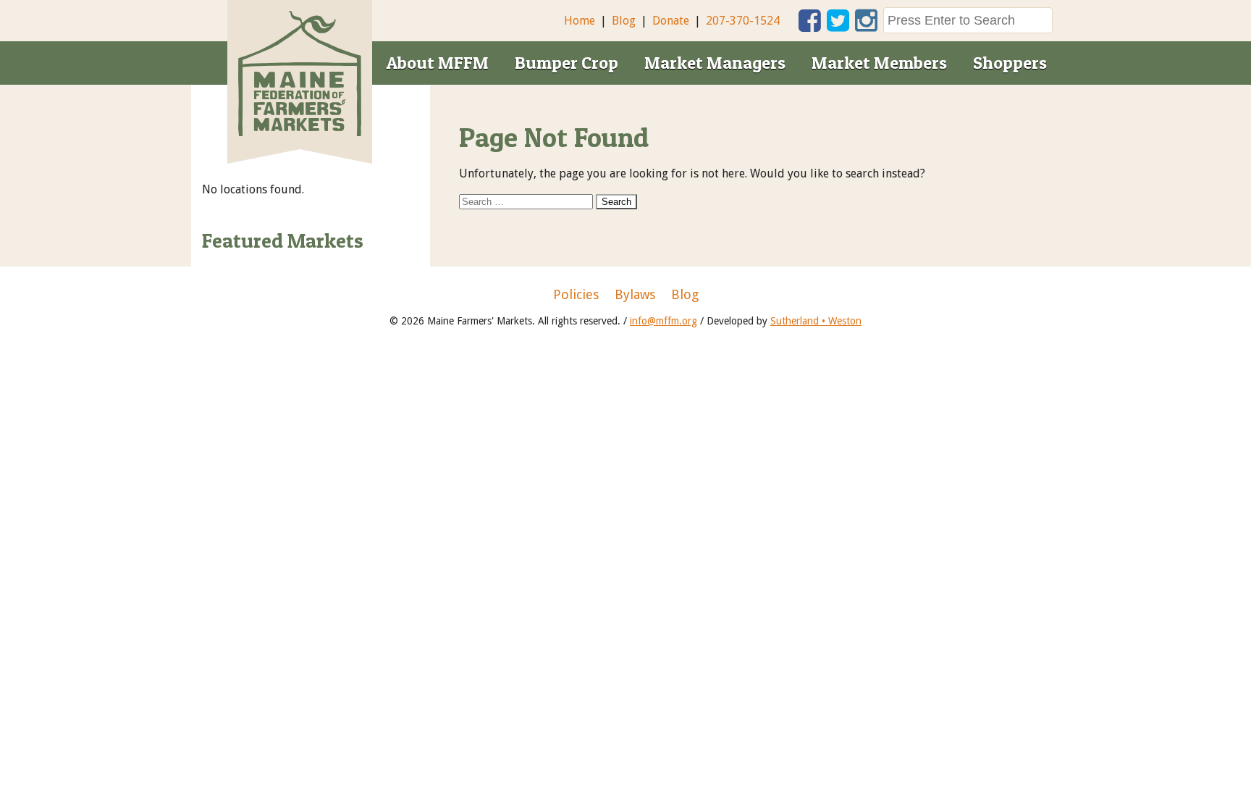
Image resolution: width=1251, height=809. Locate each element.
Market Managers (714, 62)
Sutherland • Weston (816, 321)
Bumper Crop (566, 62)
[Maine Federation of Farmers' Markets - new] (299, 132)
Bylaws (635, 294)
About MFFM (438, 62)
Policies (576, 294)
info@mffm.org (663, 321)
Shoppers (1010, 62)
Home (579, 21)
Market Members (879, 62)
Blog (624, 21)
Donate (670, 21)
